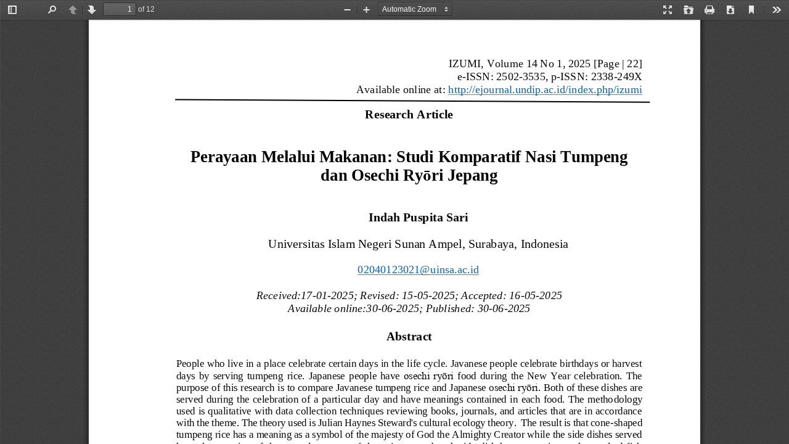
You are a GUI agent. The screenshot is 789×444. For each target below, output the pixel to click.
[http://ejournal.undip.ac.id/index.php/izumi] (545, 89)
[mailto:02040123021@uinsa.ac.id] (418, 269)
